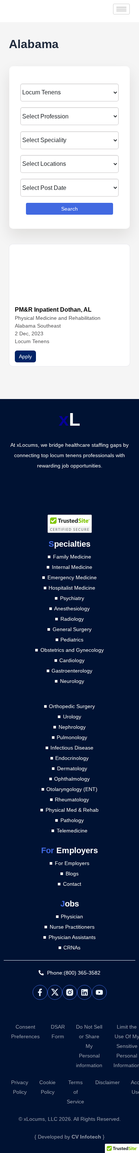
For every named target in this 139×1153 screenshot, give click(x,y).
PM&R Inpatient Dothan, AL (53, 309)
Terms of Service (75, 1092)
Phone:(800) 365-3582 (73, 973)
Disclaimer (107, 1082)
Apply (25, 356)
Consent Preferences (25, 1031)
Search (69, 209)
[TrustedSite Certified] (69, 524)
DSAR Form (58, 1031)
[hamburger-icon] (121, 9)
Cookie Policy (47, 1087)
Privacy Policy (19, 1087)
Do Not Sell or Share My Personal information (89, 1046)
